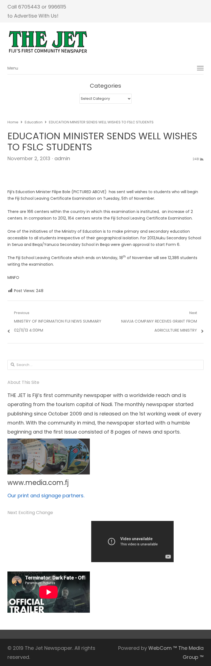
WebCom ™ (162, 648)
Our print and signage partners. (45, 495)
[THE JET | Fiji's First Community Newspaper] (105, 42)
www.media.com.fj (38, 482)
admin (62, 158)
